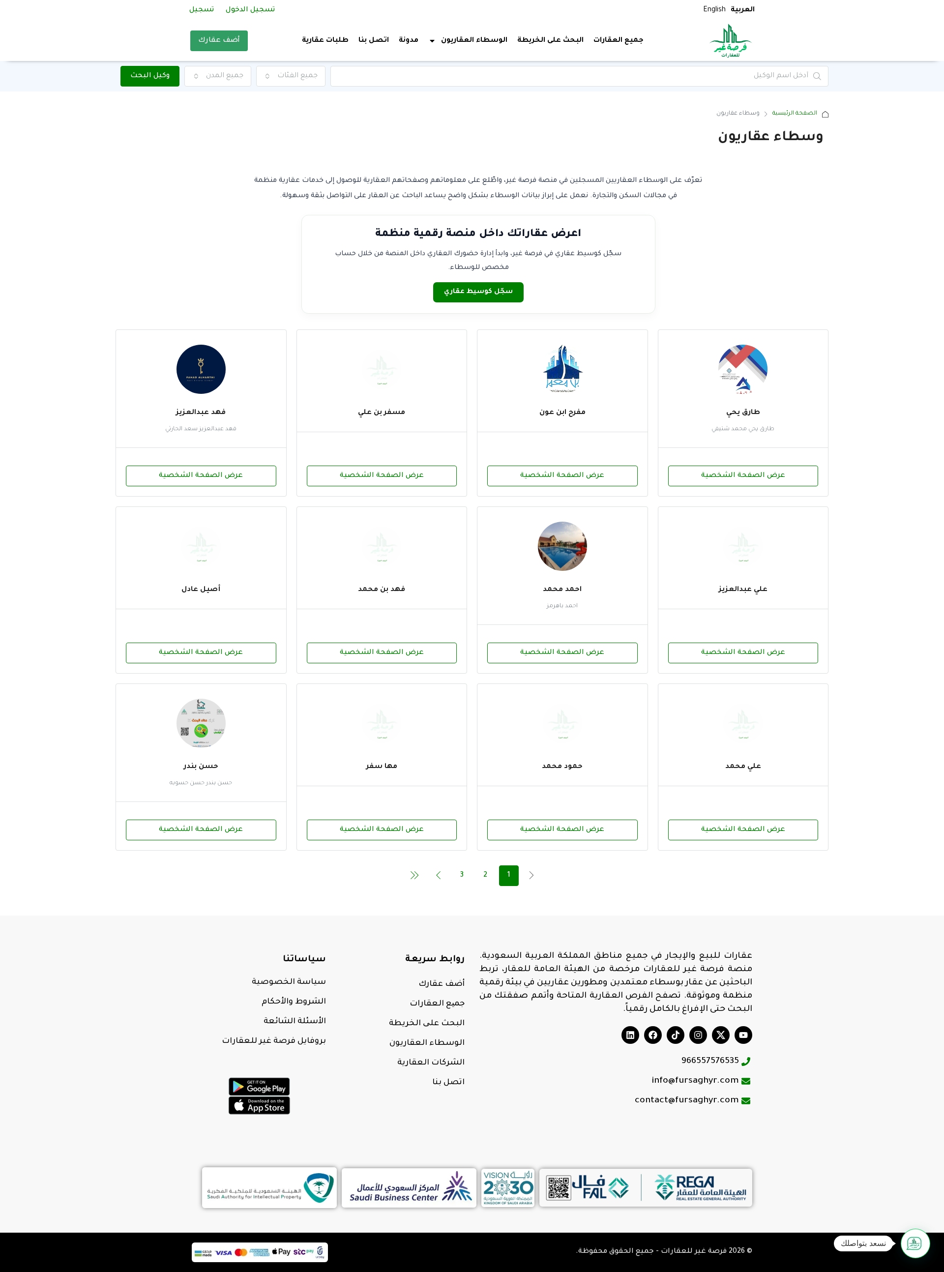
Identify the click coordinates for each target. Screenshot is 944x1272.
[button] (915, 1243)
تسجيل (201, 10)
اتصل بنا (373, 41)
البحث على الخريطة (550, 41)
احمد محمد (562, 590)
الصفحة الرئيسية (794, 114)
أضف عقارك (219, 41)
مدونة (408, 41)
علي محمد (743, 767)
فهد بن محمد (381, 590)
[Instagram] (698, 1035)
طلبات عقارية (325, 41)
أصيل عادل (200, 590)
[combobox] (291, 76)
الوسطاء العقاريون (427, 1043)
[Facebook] (653, 1035)
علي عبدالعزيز (743, 590)
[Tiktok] (675, 1035)
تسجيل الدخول (250, 10)
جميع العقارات (618, 41)
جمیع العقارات (437, 1004)
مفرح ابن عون (562, 413)
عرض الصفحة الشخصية (743, 476)
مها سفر (381, 767)
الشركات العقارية (431, 1063)
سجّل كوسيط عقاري (478, 292)
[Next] (438, 875)
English (714, 10)
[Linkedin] (630, 1035)
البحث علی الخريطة (427, 1023)
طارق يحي (743, 413)
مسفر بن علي (381, 413)
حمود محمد (562, 767)
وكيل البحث (150, 76)
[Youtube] (743, 1035)
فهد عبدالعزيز (201, 413)
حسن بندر (201, 767)
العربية (743, 10)
